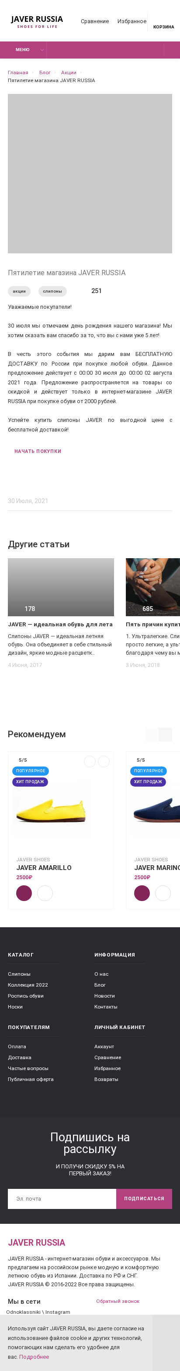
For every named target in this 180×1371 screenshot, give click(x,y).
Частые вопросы (28, 1068)
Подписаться (144, 1199)
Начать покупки (38, 451)
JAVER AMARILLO (44, 868)
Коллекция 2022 (28, 985)
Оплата (17, 1046)
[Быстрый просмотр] (45, 893)
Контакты (106, 1007)
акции (19, 291)
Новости (104, 996)
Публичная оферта (31, 1079)
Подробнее (34, 1357)
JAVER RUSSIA (36, 1243)
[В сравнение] (90, 761)
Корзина (163, 26)
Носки (15, 1007)
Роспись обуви (26, 996)
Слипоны (19, 974)
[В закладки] (104, 761)
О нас (101, 974)
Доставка (19, 1057)
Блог (100, 985)
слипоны (52, 291)
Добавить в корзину (24, 893)
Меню (23, 49)
